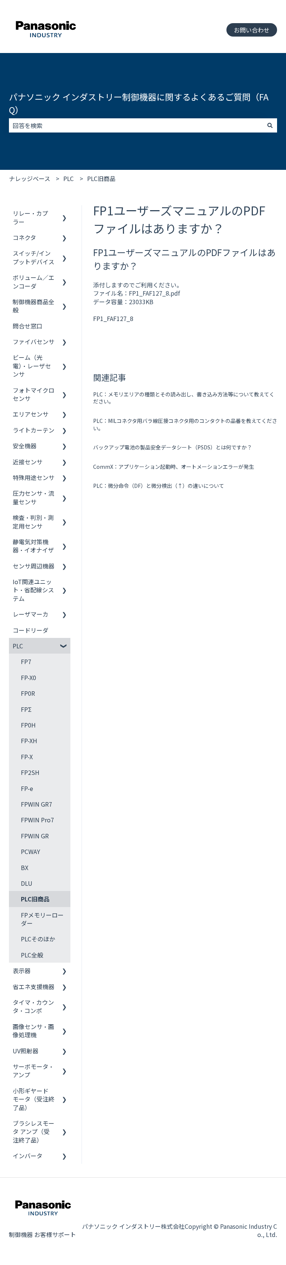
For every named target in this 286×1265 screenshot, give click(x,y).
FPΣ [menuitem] (26, 709)
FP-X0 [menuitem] (28, 677)
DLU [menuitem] (26, 883)
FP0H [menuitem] (28, 724)
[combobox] (136, 125)
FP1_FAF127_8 (113, 318)
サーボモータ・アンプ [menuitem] (33, 1070)
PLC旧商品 (101, 178)
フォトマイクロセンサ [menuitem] (33, 394)
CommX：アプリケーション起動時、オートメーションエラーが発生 (173, 466)
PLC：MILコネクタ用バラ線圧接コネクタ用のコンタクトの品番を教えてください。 (185, 424)
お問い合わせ (252, 29)
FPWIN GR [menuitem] (35, 835)
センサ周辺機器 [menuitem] (33, 565)
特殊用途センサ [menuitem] (33, 477)
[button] (64, 213)
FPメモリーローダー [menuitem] (42, 919)
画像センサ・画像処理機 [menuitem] (33, 1030)
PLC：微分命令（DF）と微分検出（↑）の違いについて (158, 485)
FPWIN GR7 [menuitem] (36, 804)
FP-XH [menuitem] (29, 740)
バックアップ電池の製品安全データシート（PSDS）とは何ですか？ (172, 447)
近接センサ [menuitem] (27, 461)
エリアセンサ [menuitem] (30, 413)
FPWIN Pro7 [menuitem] (37, 819)
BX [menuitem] (24, 867)
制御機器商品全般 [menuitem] (33, 305)
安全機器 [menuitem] (24, 445)
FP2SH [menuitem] (30, 772)
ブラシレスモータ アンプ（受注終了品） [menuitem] (33, 1131)
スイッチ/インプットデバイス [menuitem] (33, 257)
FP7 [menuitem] (26, 661)
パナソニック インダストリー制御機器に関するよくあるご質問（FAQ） (138, 103)
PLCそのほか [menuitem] (38, 938)
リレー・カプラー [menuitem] (30, 217)
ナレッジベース (29, 178)
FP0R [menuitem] (28, 693)
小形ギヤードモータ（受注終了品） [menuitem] (33, 1099)
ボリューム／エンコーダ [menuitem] (33, 281)
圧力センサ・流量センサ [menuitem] (33, 497)
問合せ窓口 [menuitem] (27, 325)
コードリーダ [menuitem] (30, 630)
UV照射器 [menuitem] (25, 1050)
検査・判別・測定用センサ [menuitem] (33, 521)
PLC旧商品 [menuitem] (35, 898)
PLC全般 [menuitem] (32, 954)
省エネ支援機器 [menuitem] (33, 986)
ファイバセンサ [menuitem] (33, 341)
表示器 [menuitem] (22, 970)
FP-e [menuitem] (27, 788)
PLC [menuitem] (18, 645)
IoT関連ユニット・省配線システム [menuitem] (33, 590)
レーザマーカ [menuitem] (30, 614)
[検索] (270, 125)
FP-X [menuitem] (27, 756)
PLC (68, 178)
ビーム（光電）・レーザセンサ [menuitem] (32, 365)
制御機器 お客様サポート (42, 1234)
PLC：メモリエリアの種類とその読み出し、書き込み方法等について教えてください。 (183, 397)
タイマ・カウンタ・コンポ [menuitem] (33, 1006)
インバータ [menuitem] (27, 1155)
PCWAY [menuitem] (30, 851)
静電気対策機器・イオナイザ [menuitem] (33, 545)
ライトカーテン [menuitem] (33, 430)
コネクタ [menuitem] (24, 237)
